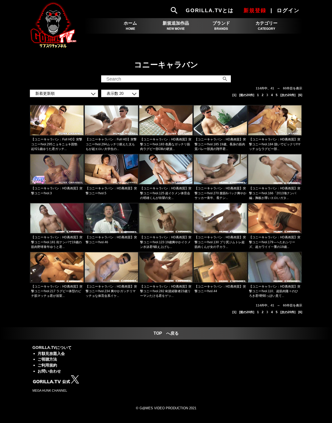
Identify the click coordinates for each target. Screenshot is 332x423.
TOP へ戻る (166, 333)
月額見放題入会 (51, 353)
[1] (234, 95)
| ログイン (285, 10)
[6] (300, 95)
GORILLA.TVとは (210, 10)
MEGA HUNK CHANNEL (49, 390)
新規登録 (255, 10)
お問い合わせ (49, 371)
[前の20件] (246, 95)
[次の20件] (287, 95)
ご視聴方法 (47, 359)
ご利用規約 (47, 365)
